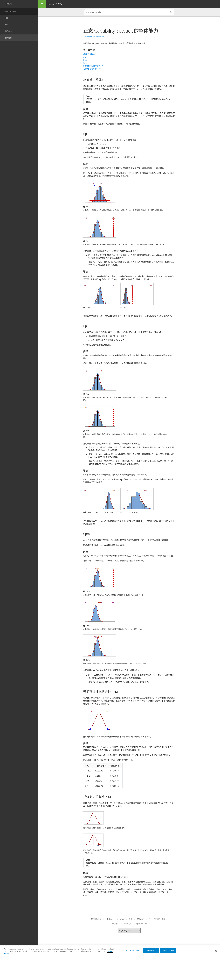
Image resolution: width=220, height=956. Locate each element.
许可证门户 (110, 919)
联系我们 (140, 919)
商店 (122, 919)
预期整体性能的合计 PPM (94, 65)
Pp (84, 57)
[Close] (216, 951)
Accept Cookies (168, 950)
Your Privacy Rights (133, 950)
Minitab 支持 (55, 4)
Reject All (150, 950)
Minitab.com (96, 919)
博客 (130, 919)
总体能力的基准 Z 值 (92, 68)
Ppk (85, 60)
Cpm (85, 63)
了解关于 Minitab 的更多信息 (94, 36)
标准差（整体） (90, 54)
